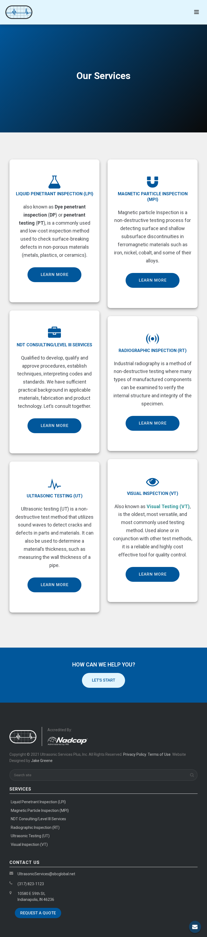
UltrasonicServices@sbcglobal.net (46, 874)
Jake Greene (42, 760)
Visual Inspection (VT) (29, 844)
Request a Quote (38, 913)
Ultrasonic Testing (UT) (30, 836)
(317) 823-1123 (31, 884)
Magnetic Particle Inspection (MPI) (40, 810)
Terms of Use (159, 754)
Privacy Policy (134, 754)
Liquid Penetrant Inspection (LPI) (54, 193)
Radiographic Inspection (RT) (35, 827)
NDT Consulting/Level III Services (38, 819)
